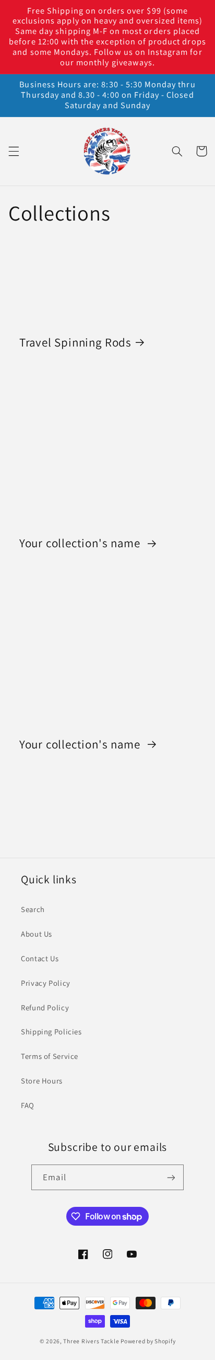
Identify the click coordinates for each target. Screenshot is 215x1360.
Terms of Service (49, 1056)
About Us (36, 934)
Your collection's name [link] (81, 543)
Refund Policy (45, 1007)
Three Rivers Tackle (91, 1341)
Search (33, 909)
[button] (14, 151)
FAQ (27, 1105)
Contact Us (39, 958)
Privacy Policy (45, 983)
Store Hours (42, 1081)
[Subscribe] (171, 1177)
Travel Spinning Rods (75, 342)
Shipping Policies (51, 1031)
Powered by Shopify (148, 1341)
